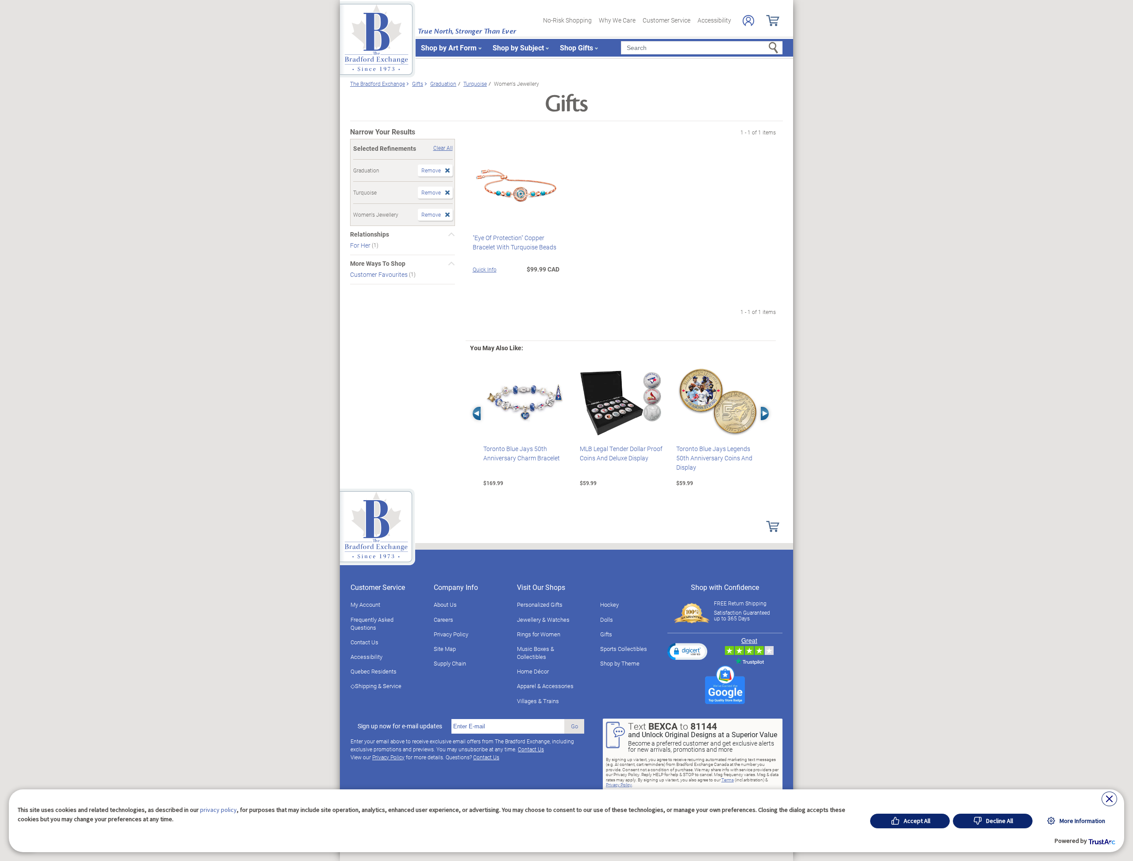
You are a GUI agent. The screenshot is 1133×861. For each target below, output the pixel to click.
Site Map (445, 649)
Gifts (606, 634)
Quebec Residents (374, 671)
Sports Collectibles (623, 649)
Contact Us (364, 642)
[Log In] (748, 20)
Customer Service (666, 20)
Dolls (606, 620)
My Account (365, 604)
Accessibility (714, 20)
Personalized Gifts (540, 604)
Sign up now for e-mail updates (400, 726)
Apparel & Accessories (545, 686)
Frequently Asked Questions (372, 623)
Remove (431, 170)
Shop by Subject (518, 47)
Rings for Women (538, 634)
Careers (443, 620)
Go (574, 726)
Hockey (609, 604)
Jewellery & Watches (543, 620)
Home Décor (533, 671)
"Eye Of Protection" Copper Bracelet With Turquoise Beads (514, 242)
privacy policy (218, 810)
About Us (445, 604)
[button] (687, 651)
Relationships (369, 234)
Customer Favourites (379, 274)
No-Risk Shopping (567, 20)
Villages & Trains (538, 701)
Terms (727, 780)
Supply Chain (450, 663)
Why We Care (617, 20)
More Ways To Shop (377, 264)
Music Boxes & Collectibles (535, 653)
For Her (361, 245)
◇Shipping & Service (376, 686)
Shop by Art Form (449, 47)
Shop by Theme (620, 663)
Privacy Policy (451, 634)
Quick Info (485, 269)
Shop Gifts (576, 47)
